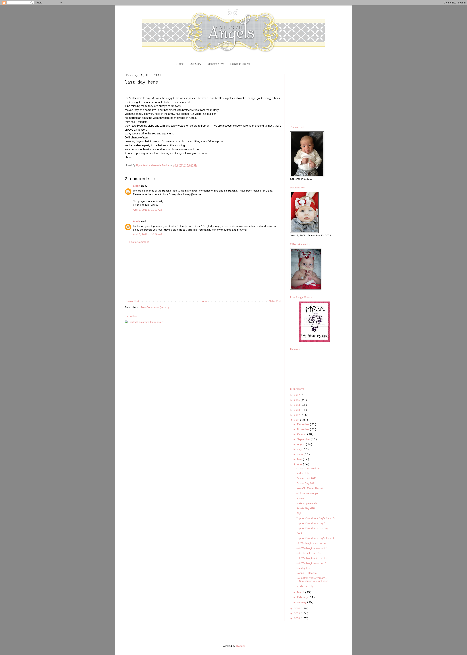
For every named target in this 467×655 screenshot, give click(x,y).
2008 (297, 618)
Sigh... (300, 513)
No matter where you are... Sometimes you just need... (313, 579)
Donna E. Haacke (306, 572)
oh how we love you (307, 493)
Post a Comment (139, 241)
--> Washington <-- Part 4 (311, 543)
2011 (297, 419)
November (303, 429)
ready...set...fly (304, 586)
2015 (297, 400)
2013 (297, 409)
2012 (297, 415)
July (299, 449)
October (302, 434)
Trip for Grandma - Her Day (312, 528)
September (304, 439)
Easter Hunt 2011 (306, 478)
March (301, 592)
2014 (297, 404)
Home (180, 63)
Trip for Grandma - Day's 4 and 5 (315, 518)
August (301, 444)
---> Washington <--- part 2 (311, 558)
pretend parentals (306, 503)
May (300, 459)
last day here (303, 568)
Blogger (240, 645)
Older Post (275, 301)
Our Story (195, 63)
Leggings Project (240, 63)
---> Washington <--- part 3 (311, 548)
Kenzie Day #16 (305, 508)
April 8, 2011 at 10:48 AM (147, 234)
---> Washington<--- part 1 (311, 563)
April (300, 464)
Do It (299, 533)
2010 (297, 608)
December (303, 424)
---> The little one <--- (308, 553)
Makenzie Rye (215, 63)
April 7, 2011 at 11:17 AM (147, 209)
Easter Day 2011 (306, 483)
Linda (137, 185)
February (302, 597)
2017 (297, 394)
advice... (301, 498)
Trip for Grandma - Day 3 (310, 523)
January (302, 602)
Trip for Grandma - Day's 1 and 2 (315, 538)
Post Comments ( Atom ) (155, 307)
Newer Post (132, 301)
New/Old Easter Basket (309, 488)
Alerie (137, 221)
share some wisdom (308, 468)
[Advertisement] (203, 271)
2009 (297, 613)
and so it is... (303, 473)
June (300, 454)
